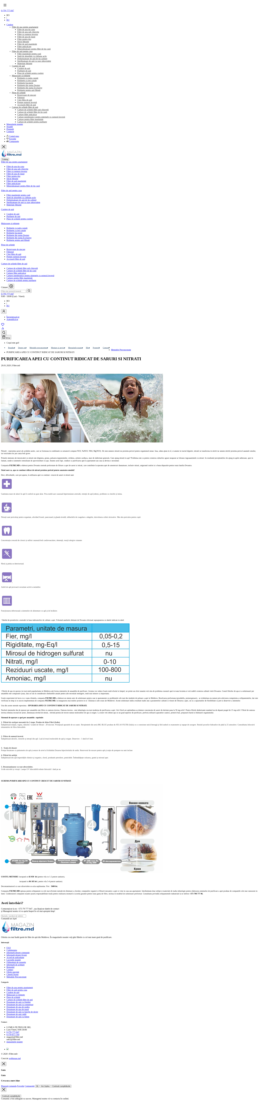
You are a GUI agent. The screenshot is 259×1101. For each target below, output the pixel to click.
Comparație (14, 141)
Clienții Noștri (12, 974)
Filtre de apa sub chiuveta (17, 169)
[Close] (3, 1064)
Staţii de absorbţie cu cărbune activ (21, 197)
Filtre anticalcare (13, 183)
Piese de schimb (8, 245)
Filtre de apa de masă (15, 174)
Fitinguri (10, 252)
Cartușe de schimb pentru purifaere (21, 280)
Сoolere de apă (12, 214)
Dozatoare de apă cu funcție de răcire (22, 1012)
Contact (9, 969)
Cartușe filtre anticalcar (16, 273)
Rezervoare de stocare (15, 249)
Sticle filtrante (12, 178)
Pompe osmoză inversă (16, 257)
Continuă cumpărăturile (61, 1086)
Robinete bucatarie (14, 233)
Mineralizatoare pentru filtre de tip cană (23, 186)
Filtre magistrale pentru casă (18, 195)
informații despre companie (18, 952)
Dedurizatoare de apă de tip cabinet (21, 200)
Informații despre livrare (16, 955)
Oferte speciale (12, 972)
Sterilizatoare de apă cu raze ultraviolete (23, 202)
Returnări (10, 967)
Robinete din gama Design (17, 235)
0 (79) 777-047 (7, 10)
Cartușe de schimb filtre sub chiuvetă (22, 268)
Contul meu (14, 136)
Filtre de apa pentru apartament (14, 162)
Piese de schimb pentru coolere (19, 219)
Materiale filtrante (13, 205)
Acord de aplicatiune (15, 957)
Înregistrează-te (12, 317)
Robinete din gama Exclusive (18, 238)
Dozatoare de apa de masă (17, 1009)
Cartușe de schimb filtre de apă (14, 264)
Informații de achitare (15, 965)
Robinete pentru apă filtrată (18, 240)
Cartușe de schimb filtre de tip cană (21, 271)
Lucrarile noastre (13, 960)
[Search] (29, 291)
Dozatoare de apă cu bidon (17, 1017)
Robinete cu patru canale (17, 228)
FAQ (8, 948)
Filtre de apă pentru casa (11, 190)
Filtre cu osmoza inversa (16, 171)
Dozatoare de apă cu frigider (18, 1002)
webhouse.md (15, 1058)
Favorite (12, 139)
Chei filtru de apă (13, 254)
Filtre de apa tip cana (15, 166)
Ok (37, 1086)
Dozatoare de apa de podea (18, 1007)
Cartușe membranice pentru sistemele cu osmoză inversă (30, 275)
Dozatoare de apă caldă (16, 1014)
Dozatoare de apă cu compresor (19, 1004)
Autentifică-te (12, 319)
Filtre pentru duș (13, 176)
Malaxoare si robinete (10, 223)
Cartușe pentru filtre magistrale (19, 278)
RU (8, 20)
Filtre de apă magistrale (16, 181)
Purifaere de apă (13, 216)
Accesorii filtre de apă (15, 259)
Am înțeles (45, 1086)
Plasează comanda (9, 1086)
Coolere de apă (7, 209)
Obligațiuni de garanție (16, 962)
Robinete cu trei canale (16, 230)
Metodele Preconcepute (121, 350)
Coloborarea (11, 950)
